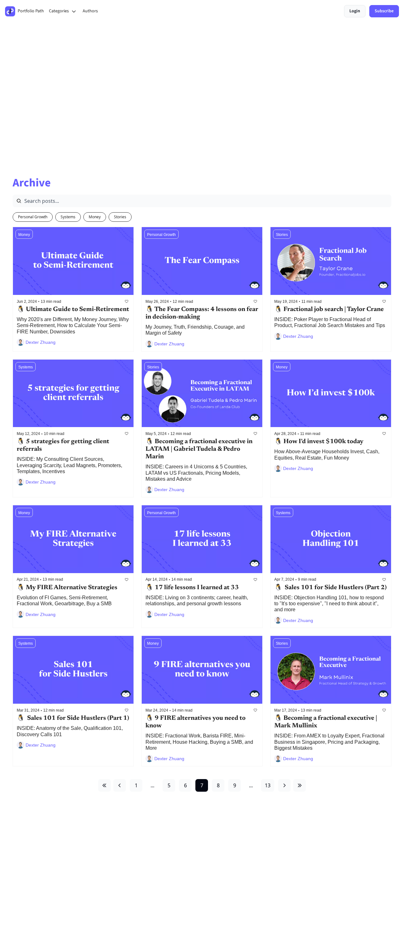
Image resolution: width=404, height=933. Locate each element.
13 (267, 785)
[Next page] (284, 785)
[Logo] (10, 11)
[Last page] (299, 785)
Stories (120, 217)
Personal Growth (32, 217)
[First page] (104, 785)
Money (95, 217)
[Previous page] (119, 785)
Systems (68, 217)
